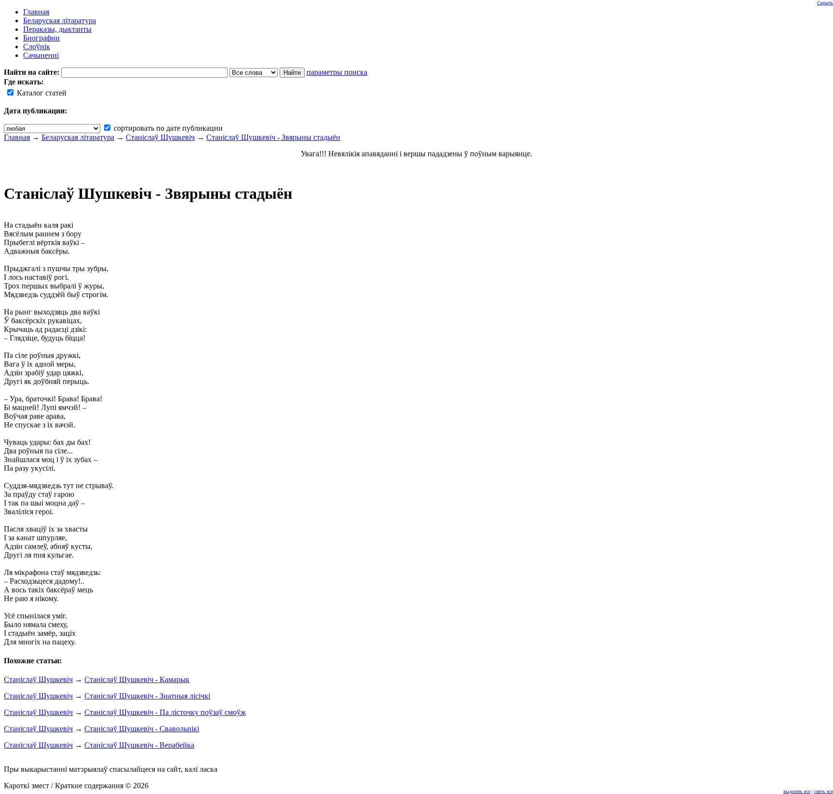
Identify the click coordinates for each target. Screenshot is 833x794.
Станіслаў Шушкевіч (160, 137)
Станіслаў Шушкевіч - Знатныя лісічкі (147, 696)
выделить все (796, 791)
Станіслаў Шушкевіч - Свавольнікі (141, 729)
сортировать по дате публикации (167, 128)
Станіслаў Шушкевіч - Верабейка (139, 745)
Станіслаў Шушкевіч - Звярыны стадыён (273, 137)
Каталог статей (41, 93)
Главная (17, 137)
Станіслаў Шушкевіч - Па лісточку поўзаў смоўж (165, 712)
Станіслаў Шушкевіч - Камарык (136, 679)
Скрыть (825, 2)
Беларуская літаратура (77, 137)
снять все (823, 791)
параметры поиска (337, 72)
